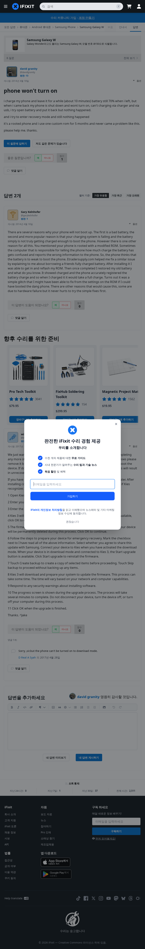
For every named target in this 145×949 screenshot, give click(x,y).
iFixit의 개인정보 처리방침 (46, 509)
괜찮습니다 (72, 521)
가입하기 (72, 496)
